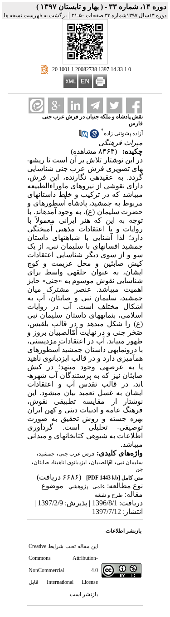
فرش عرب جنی (76, 454)
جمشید (46, 454)
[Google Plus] (56, 105)
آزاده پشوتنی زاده (123, 133)
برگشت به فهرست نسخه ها (35, 15)
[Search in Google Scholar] (94, 136)
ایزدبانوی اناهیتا (70, 462)
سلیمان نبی (130, 462)
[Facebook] (134, 105)
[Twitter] (114, 105)
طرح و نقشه (108, 495)
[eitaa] (36, 105)
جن (139, 469)
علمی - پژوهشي (86, 486)
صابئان (41, 462)
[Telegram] (95, 105)
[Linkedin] (75, 105)
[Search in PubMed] (83, 136)
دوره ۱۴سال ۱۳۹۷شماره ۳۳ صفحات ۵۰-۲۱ (119, 15)
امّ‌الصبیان (101, 462)
